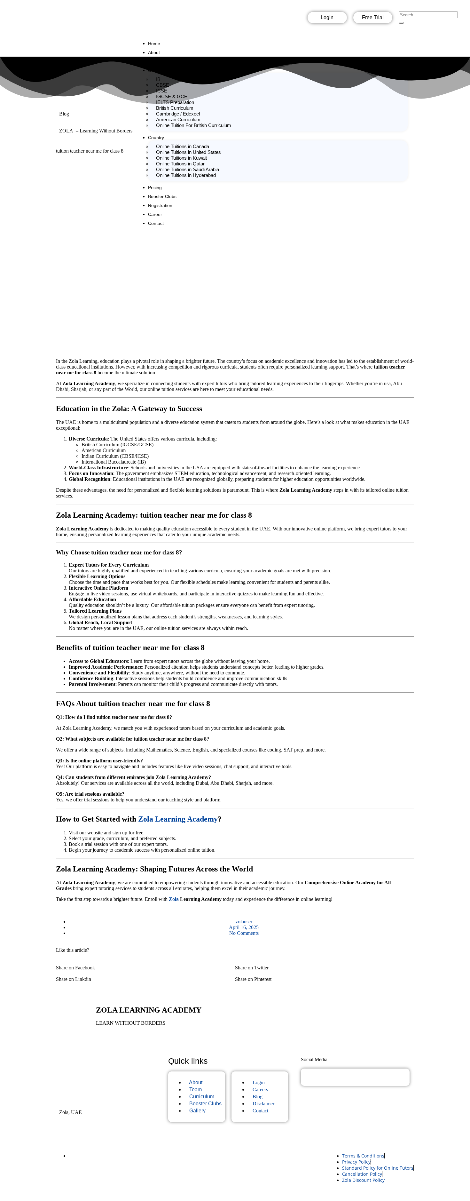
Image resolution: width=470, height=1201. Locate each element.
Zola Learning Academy (178, 819)
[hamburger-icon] (408, 42)
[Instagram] (273, 20)
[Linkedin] (293, 20)
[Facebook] (252, 20)
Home (154, 43)
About (154, 52)
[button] (145, 965)
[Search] (401, 23)
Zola (174, 899)
